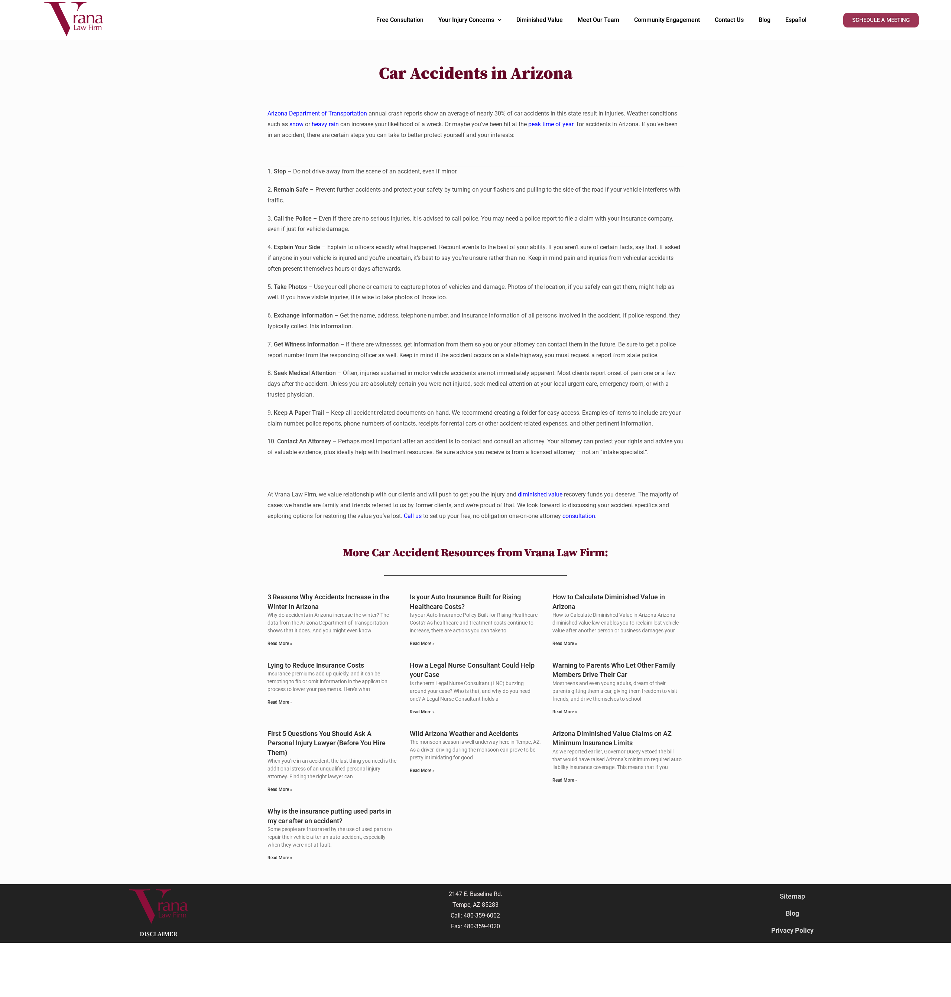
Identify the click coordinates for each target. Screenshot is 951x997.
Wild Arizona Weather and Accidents (464, 733)
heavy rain (326, 124)
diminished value (540, 494)
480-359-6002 (482, 915)
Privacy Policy (792, 930)
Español (795, 19)
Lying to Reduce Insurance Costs (315, 665)
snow (296, 124)
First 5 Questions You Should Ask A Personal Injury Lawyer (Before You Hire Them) (326, 743)
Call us (413, 515)
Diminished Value (539, 19)
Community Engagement (667, 19)
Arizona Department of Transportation (317, 113)
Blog (764, 19)
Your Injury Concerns (466, 19)
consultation (578, 515)
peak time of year (551, 124)
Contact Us (729, 19)
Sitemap (792, 896)
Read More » (279, 643)
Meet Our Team (598, 19)
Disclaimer (158, 934)
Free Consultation (399, 19)
